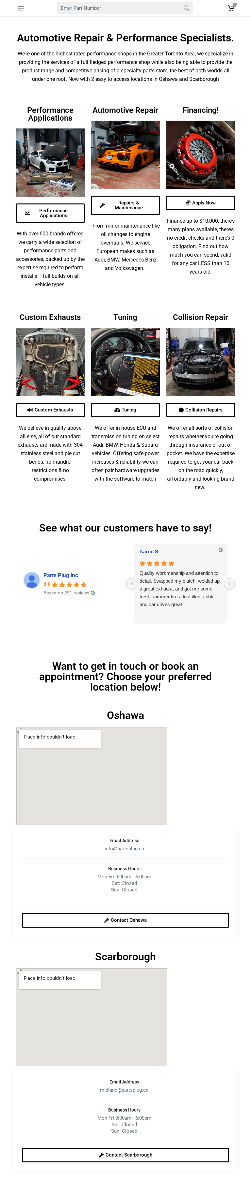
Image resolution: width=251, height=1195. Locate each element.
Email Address (124, 840)
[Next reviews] (229, 583)
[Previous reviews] (131, 583)
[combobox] (125, 8)
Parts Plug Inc (60, 575)
